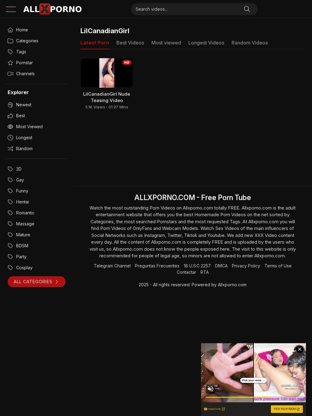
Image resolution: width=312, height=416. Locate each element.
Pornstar (24, 62)
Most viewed (29, 126)
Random (24, 148)
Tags (21, 51)
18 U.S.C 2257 (197, 265)
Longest (24, 137)
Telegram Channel (112, 265)
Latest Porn (94, 43)
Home (22, 29)
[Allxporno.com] (52, 9)
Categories (27, 40)
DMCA (221, 265)
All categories (33, 281)
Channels (25, 73)
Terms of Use (278, 265)
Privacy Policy (246, 265)
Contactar (186, 272)
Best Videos (130, 43)
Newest (23, 104)
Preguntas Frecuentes (157, 265)
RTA (204, 272)
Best (20, 115)
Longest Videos (206, 43)
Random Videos (250, 43)
